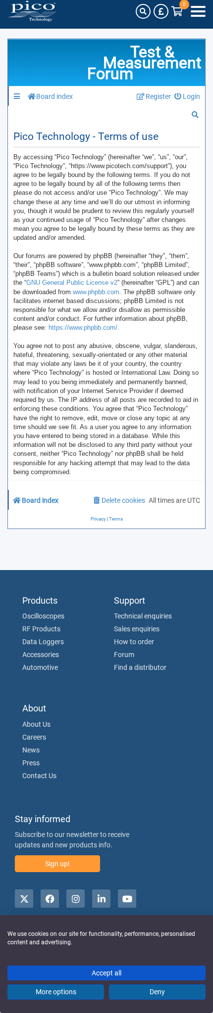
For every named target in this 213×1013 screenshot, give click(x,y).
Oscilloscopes (43, 616)
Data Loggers (43, 642)
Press (31, 763)
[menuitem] (187, 96)
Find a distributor (140, 667)
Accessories (40, 655)
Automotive (40, 667)
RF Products (41, 629)
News (31, 750)
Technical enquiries (143, 616)
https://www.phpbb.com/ (83, 327)
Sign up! (57, 864)
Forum (124, 655)
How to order (134, 642)
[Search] (143, 11)
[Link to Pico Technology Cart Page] (177, 11)
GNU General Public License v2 (71, 282)
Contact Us (39, 776)
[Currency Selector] (161, 11)
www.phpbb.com (96, 292)
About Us (36, 724)
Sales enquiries (137, 629)
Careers (34, 737)
